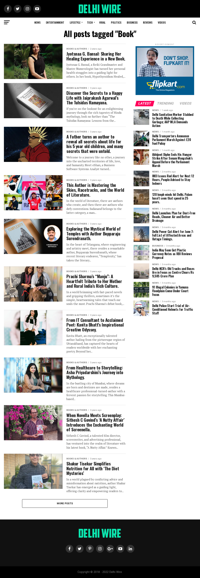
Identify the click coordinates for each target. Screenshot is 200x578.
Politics (116, 22)
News (37, 22)
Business (132, 22)
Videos (162, 22)
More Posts (65, 503)
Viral (102, 22)
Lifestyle (75, 22)
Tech (90, 22)
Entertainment (55, 22)
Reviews (147, 22)
